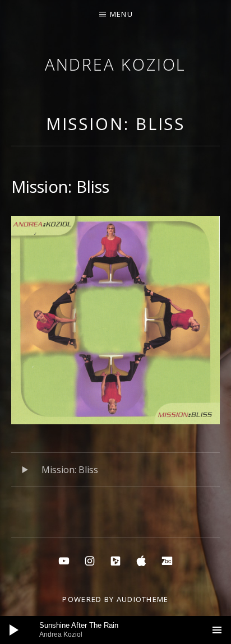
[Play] (14, 630)
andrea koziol (116, 64)
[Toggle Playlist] (217, 630)
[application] (115, 630)
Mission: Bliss (116, 124)
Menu (121, 14)
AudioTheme (143, 599)
